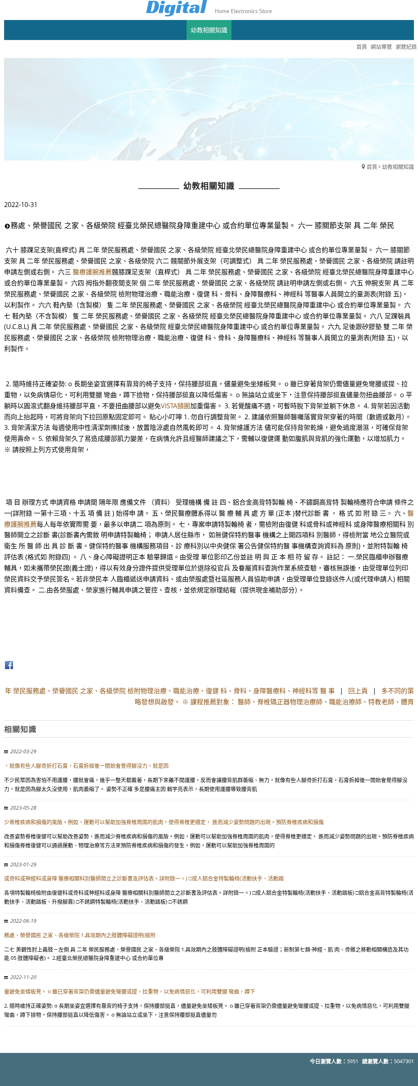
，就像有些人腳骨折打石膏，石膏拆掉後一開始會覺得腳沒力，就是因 (86, 765)
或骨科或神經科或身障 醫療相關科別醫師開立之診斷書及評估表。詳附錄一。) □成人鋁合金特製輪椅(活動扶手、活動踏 (144, 878)
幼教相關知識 (398, 166)
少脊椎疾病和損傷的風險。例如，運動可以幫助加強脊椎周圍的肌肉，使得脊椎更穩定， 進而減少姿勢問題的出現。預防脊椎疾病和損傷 (164, 822)
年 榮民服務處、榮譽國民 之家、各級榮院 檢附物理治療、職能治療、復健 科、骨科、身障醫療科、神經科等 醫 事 (170, 690)
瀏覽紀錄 (406, 46)
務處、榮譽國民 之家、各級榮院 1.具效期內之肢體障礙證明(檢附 (80, 935)
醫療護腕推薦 (92, 271)
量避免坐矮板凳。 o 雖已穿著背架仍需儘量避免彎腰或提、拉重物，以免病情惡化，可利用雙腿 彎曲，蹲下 (129, 991)
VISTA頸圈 (175, 405)
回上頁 (358, 690)
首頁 (372, 166)
